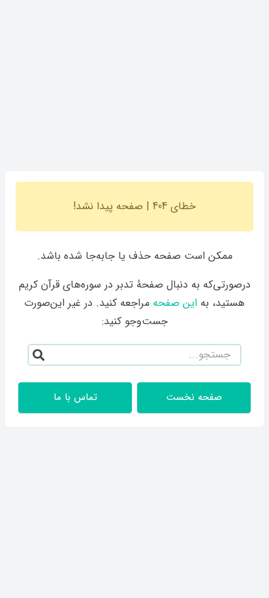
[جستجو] (38, 354)
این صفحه (175, 303)
